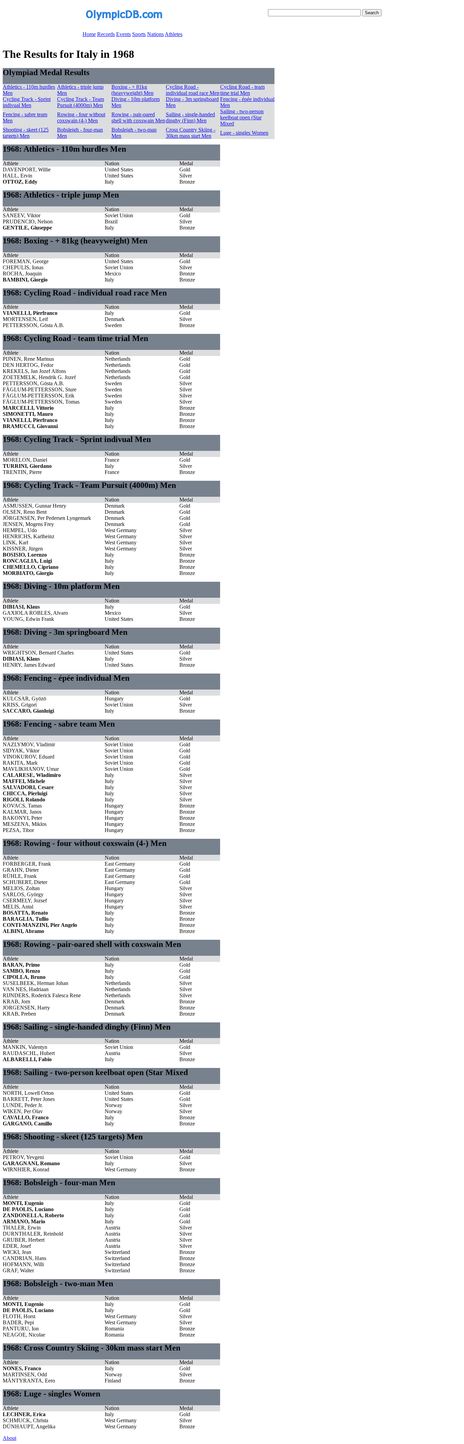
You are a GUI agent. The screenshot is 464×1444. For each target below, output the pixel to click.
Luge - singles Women (244, 133)
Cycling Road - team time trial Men (242, 90)
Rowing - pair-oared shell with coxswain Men (138, 117)
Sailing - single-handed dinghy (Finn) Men (190, 117)
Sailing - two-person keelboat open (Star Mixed (242, 117)
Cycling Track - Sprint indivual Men (27, 102)
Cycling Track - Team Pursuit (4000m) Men (80, 102)
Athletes (173, 34)
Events (123, 34)
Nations (155, 34)
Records (106, 34)
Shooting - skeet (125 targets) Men (26, 133)
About (9, 1438)
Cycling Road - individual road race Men (192, 90)
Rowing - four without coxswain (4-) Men (81, 117)
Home (89, 34)
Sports (139, 34)
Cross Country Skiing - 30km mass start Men (190, 133)
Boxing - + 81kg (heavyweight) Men (132, 90)
